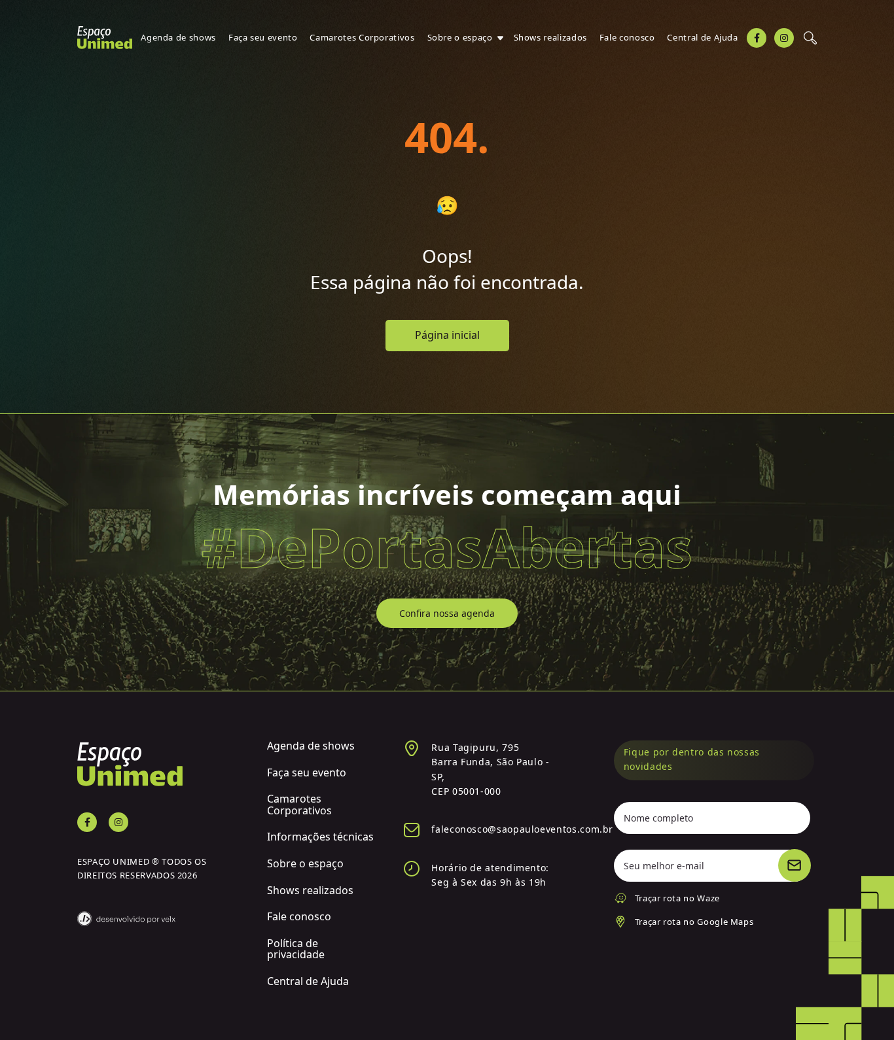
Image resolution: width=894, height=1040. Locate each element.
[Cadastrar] (794, 865)
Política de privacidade (296, 949)
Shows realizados (550, 37)
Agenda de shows (178, 37)
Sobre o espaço (460, 37)
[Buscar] (810, 37)
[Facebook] (756, 38)
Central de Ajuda (702, 37)
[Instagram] (784, 38)
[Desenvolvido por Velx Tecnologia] (162, 910)
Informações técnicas (320, 836)
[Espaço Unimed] (104, 37)
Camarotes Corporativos (362, 37)
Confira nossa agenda (447, 613)
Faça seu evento (263, 37)
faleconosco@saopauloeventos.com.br (522, 829)
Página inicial (447, 335)
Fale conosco (627, 37)
